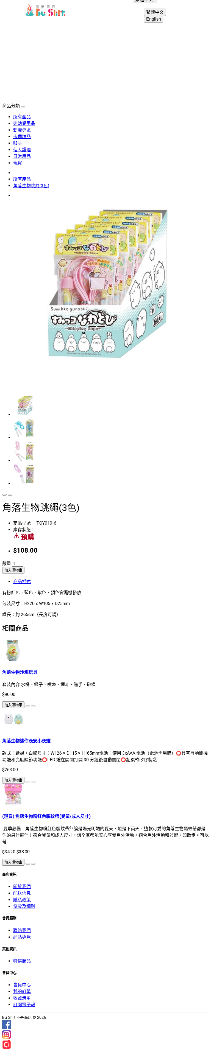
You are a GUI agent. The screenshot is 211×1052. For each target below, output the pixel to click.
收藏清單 (22, 998)
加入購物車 (13, 570)
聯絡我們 (22, 930)
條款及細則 (24, 906)
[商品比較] (10, 495)
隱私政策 (22, 899)
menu (12, 11)
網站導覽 (22, 937)
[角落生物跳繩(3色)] (101, 367)
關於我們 (22, 886)
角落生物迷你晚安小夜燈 (26, 740)
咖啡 (17, 143)
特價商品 (22, 961)
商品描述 (22, 581)
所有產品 (22, 116)
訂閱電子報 (24, 1004)
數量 (6, 563)
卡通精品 (22, 136)
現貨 (17, 163)
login (172, 11)
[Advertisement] (105, 61)
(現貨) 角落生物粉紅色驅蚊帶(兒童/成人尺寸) (46, 816)
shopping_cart (199, 11)
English (153, 19)
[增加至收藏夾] (4, 495)
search (185, 11)
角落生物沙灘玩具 (19, 672)
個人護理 (22, 149)
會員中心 (22, 984)
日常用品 (22, 156)
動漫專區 (22, 130)
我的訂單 (22, 991)
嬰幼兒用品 (24, 123)
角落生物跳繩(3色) (31, 185)
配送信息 (22, 893)
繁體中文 (155, 12)
